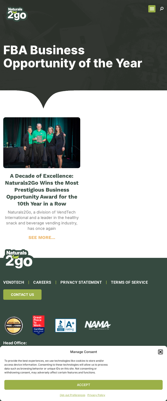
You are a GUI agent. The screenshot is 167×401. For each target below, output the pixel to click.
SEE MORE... (41, 237)
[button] (160, 352)
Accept (83, 385)
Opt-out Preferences (72, 395)
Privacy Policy (96, 395)
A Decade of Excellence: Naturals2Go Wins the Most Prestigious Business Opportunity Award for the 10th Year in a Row (41, 190)
